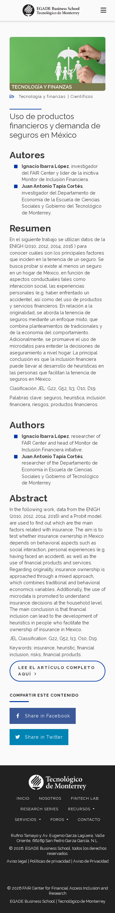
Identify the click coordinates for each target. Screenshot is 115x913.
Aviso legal (17, 861)
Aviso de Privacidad (91, 861)
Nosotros (50, 798)
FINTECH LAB (85, 798)
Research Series (39, 809)
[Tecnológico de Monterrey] (51, 10)
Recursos (80, 809)
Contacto (89, 819)
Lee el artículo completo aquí (56, 670)
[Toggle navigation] (103, 10)
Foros (57, 819)
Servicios (26, 819)
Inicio (23, 798)
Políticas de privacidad (50, 861)
